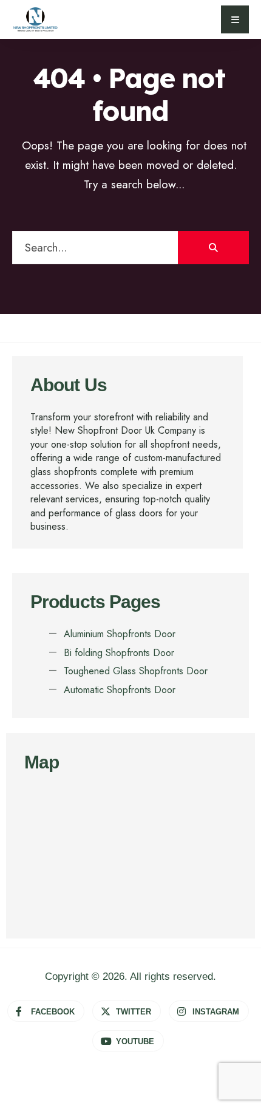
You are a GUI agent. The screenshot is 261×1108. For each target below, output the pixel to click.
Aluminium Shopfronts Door (119, 634)
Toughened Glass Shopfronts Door (136, 671)
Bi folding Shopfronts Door (119, 653)
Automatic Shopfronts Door (119, 690)
